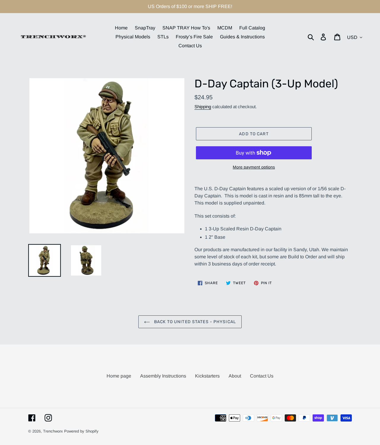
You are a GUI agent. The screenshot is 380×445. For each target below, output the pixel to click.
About (235, 375)
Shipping (202, 106)
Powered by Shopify (81, 431)
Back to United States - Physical (194, 321)
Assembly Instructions (163, 375)
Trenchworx (53, 431)
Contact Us (261, 375)
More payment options (254, 167)
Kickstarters (207, 375)
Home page (119, 375)
